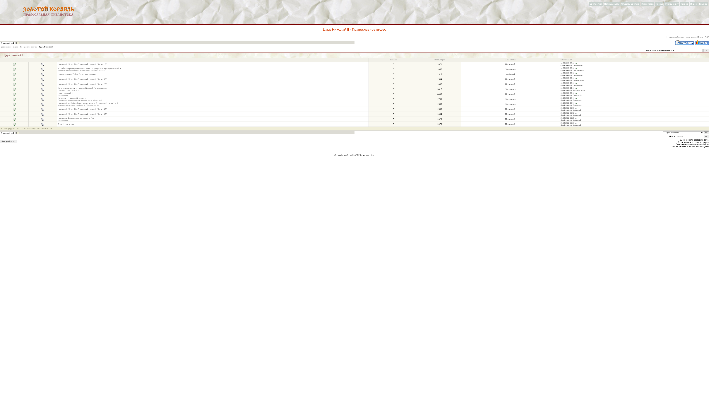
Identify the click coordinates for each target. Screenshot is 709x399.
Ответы (393, 60)
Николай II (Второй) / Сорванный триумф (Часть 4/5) (82, 109)
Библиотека (596, 4)
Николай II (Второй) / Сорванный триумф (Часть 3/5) (82, 114)
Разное (684, 4)
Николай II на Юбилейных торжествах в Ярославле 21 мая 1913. (88, 103)
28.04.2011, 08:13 (567, 123)
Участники (691, 37)
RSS (707, 37)
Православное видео (9, 47)
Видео (693, 4)
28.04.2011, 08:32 (567, 113)
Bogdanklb (577, 95)
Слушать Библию (630, 4)
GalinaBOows (578, 80)
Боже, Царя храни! (66, 124)
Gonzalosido (578, 70)
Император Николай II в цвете (72, 98)
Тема (60, 60)
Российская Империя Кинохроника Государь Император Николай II (89, 68)
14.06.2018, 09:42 (567, 63)
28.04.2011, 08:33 (567, 108)
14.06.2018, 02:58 (567, 73)
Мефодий (511, 74)
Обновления (566, 60)
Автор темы (510, 60)
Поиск (700, 37)
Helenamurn (578, 65)
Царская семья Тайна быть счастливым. (77, 74)
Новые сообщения (675, 37)
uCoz (372, 155)
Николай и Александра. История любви (76, 118)
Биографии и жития (28, 47)
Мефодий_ (510, 64)
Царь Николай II (46, 47)
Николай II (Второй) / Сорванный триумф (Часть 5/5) (82, 79)
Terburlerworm (579, 90)
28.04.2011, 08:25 (567, 118)
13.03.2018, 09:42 (567, 93)
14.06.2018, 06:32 (567, 68)
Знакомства (647, 4)
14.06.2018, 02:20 (567, 78)
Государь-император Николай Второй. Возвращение (82, 88)
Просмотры (439, 60)
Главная (703, 4)
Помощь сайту (611, 4)
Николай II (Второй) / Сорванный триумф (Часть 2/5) (82, 84)
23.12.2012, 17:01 (567, 98)
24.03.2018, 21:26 (567, 88)
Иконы (659, 4)
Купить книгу (672, 4)
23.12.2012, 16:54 (567, 103)
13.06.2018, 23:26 (567, 83)
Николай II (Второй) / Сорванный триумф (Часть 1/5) (82, 64)
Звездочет (510, 69)
